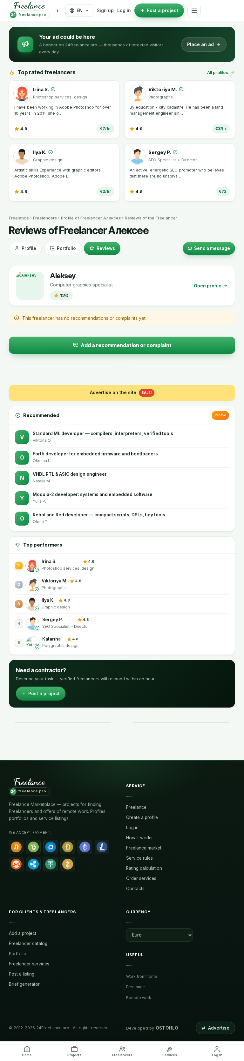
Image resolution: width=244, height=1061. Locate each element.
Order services (141, 878)
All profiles (217, 72)
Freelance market (143, 847)
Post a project (44, 693)
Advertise (218, 1028)
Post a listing (21, 974)
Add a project (22, 933)
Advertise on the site (121, 392)
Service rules (139, 858)
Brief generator (24, 984)
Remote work (138, 997)
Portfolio (66, 248)
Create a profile (142, 817)
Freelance (19, 217)
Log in (124, 10)
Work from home (141, 976)
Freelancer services (29, 963)
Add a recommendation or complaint (126, 345)
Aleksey (63, 276)
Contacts (135, 888)
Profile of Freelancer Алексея (91, 217)
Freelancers (45, 217)
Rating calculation (144, 868)
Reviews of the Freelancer (151, 217)
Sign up (105, 10)
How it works (139, 837)
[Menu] (194, 10)
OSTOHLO (167, 1028)
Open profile (207, 285)
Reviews (106, 248)
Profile (29, 248)
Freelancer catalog (28, 943)
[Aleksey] (30, 286)
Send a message (212, 248)
